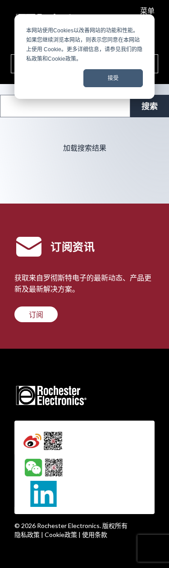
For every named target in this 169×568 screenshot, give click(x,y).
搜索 (150, 106)
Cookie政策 (61, 534)
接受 (113, 78)
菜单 (147, 10)
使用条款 (94, 534)
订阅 (36, 314)
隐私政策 (27, 534)
